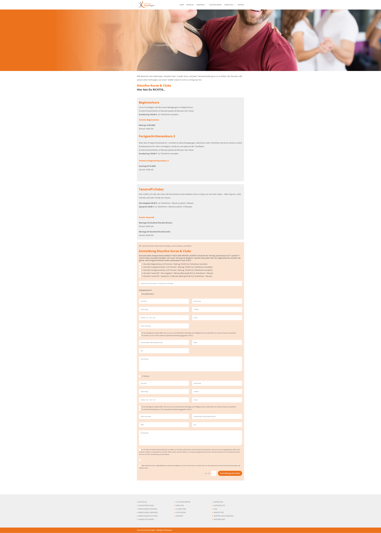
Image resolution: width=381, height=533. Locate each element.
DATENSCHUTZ (219, 505)
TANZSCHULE (228, 5)
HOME (181, 5)
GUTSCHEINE (181, 512)
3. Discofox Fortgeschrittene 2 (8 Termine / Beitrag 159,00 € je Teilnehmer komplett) (177, 270)
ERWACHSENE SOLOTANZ (147, 516)
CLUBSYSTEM (181, 509)
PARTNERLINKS (219, 519)
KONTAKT (241, 5)
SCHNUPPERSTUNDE (146, 505)
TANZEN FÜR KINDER (146, 519)
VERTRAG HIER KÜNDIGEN (223, 516)
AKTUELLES (190, 5)
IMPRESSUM (218, 502)
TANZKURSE (200, 5)
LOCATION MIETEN (215, 5)
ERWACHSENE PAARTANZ (147, 509)
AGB (215, 509)
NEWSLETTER (219, 512)
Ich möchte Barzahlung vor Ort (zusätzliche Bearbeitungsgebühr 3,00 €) (166, 409)
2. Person (145, 376)
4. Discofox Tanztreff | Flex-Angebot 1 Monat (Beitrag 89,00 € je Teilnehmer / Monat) (177, 273)
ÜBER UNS (180, 505)
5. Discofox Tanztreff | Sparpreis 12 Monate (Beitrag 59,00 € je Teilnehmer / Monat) (176, 276)
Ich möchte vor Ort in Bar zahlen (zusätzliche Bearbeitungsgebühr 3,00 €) (167, 335)
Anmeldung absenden (230, 473)
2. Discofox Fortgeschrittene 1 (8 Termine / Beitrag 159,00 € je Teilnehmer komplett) (177, 267)
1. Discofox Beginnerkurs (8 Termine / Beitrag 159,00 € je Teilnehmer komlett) (174, 264)
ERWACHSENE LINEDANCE (148, 512)
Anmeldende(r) (147, 294)
